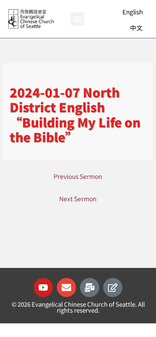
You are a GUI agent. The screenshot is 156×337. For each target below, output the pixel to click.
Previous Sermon (78, 176)
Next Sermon (77, 198)
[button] (77, 19)
